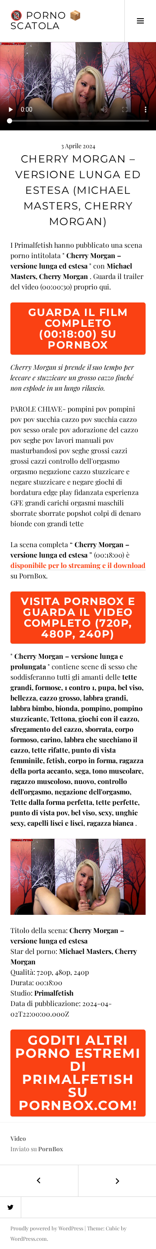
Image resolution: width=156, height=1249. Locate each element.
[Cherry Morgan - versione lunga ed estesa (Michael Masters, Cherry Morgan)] (78, 875)
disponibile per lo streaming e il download (78, 565)
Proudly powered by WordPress (46, 1228)
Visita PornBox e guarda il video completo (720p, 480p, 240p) (78, 617)
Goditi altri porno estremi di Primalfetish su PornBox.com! (77, 1072)
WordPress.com (28, 1238)
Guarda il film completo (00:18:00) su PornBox (78, 328)
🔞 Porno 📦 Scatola (45, 21)
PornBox (50, 1149)
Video (18, 1138)
